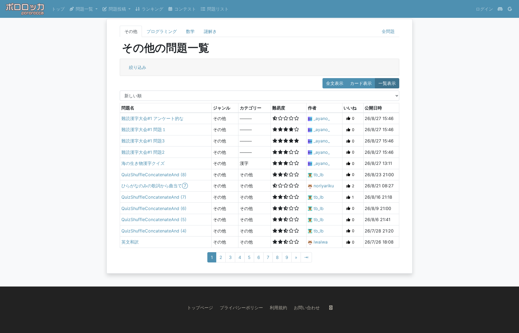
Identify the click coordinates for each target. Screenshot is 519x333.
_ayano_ (322, 118)
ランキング (151, 9)
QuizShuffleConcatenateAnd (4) (154, 231)
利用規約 (278, 307)
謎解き (210, 31)
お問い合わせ (307, 307)
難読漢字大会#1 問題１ (143, 129)
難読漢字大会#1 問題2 (143, 152)
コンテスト (184, 9)
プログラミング (162, 31)
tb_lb (319, 174)
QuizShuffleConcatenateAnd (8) (154, 174)
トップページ (200, 307)
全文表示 (334, 83)
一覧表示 (387, 83)
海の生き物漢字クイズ (143, 163)
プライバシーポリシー (241, 307)
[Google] (510, 9)
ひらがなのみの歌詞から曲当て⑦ (154, 185)
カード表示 (361, 83)
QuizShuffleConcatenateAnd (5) (154, 219)
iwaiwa (321, 242)
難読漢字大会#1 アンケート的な (152, 118)
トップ (58, 9)
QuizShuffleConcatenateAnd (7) (153, 197)
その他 (130, 31)
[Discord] (500, 9)
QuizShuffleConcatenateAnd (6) (154, 208)
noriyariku (324, 185)
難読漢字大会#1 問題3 (143, 141)
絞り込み (137, 67)
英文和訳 (130, 242)
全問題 (388, 31)
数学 (190, 31)
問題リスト (217, 9)
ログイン (484, 9)
